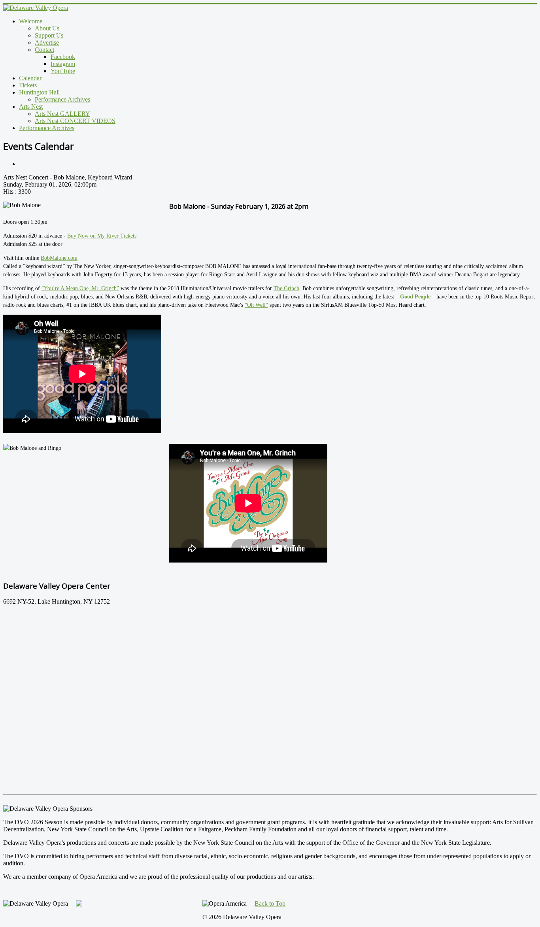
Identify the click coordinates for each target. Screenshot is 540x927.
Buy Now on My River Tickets (101, 236)
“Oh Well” (256, 305)
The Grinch (286, 288)
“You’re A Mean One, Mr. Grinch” (80, 288)
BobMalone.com (59, 258)
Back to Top (270, 903)
